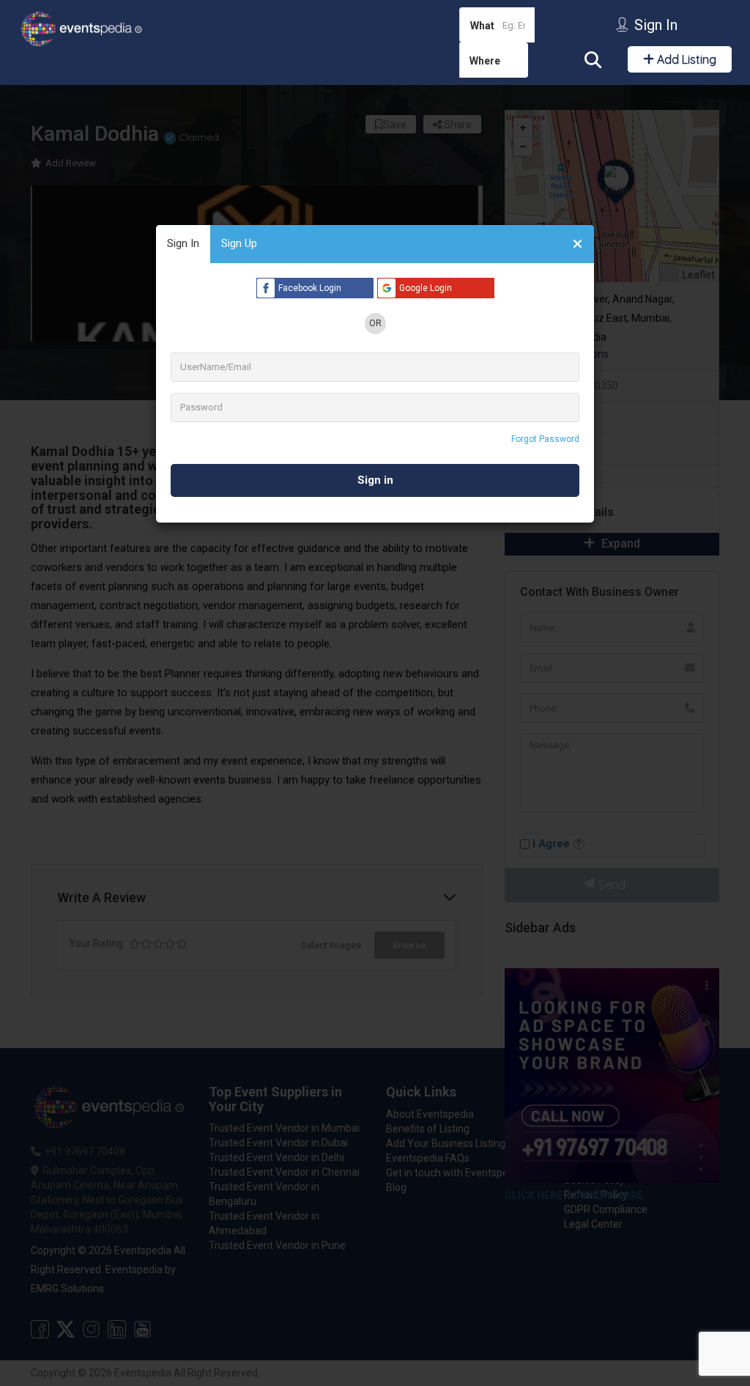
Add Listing (685, 59)
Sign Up (239, 243)
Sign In (183, 243)
